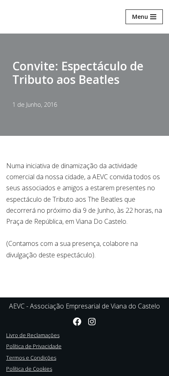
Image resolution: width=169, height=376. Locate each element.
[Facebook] (77, 321)
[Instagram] (92, 321)
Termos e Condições (31, 357)
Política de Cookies (29, 368)
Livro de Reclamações (32, 335)
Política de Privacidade (34, 346)
